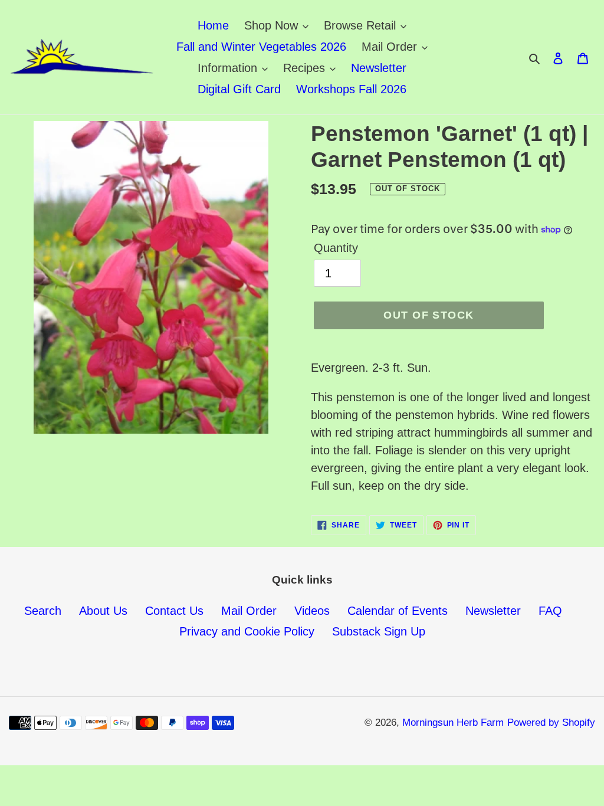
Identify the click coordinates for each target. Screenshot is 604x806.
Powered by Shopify (551, 722)
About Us (103, 610)
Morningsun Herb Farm (453, 722)
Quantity (336, 247)
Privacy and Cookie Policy (246, 631)
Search (42, 610)
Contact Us (174, 610)
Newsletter (493, 610)
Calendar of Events (397, 610)
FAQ (550, 610)
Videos (312, 610)
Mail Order (249, 610)
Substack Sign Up (378, 631)
